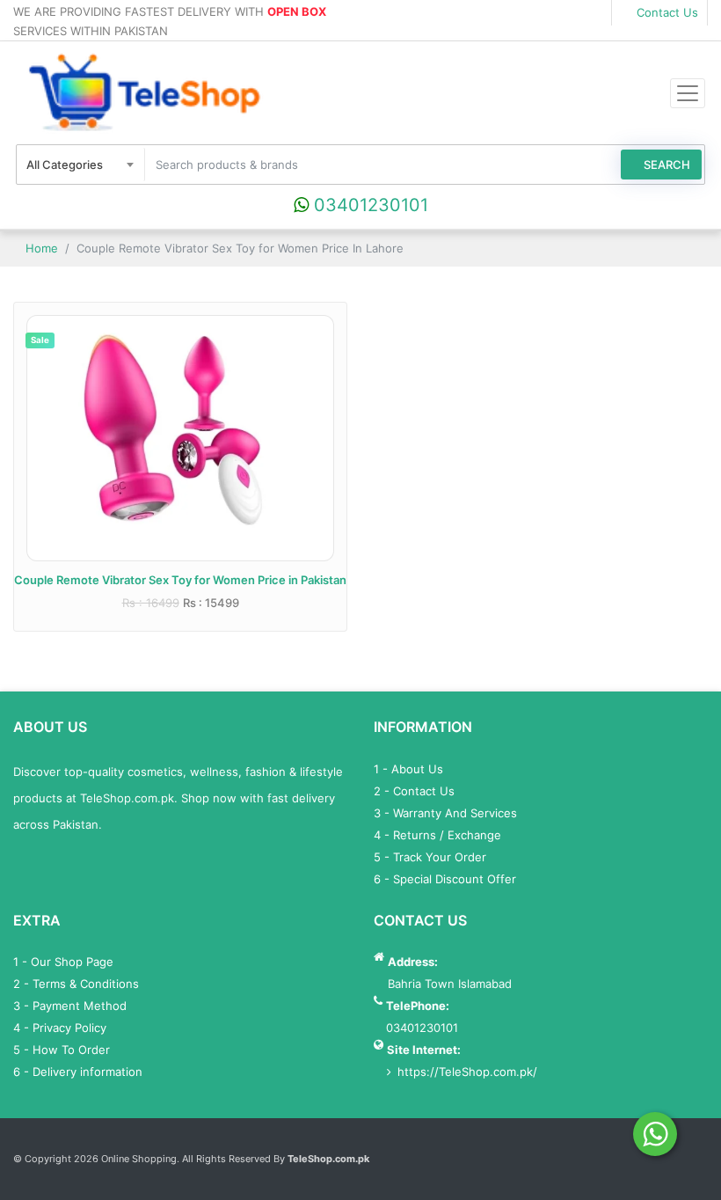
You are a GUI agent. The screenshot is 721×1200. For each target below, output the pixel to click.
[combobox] (81, 164)
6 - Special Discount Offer (445, 879)
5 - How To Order (61, 1050)
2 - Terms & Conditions (76, 984)
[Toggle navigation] (687, 93)
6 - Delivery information (77, 1072)
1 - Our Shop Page (63, 962)
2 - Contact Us (414, 791)
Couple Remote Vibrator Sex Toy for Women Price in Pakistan (180, 580)
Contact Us (665, 12)
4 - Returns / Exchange (437, 835)
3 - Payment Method (70, 1006)
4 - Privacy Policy (59, 1028)
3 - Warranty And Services (445, 813)
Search (665, 164)
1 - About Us (408, 769)
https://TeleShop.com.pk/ (467, 1072)
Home (40, 248)
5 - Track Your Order (430, 857)
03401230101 (368, 205)
